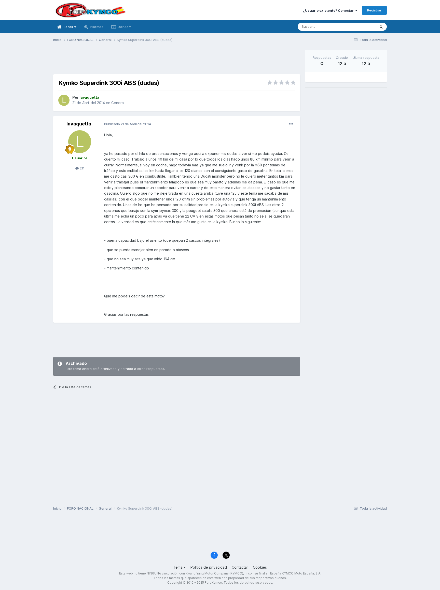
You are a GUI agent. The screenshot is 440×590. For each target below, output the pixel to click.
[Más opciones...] (291, 124)
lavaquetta (78, 123)
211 (81, 168)
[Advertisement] (176, 61)
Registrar (374, 10)
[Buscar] (381, 27)
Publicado (127, 124)
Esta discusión (358, 26)
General (118, 102)
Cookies (260, 567)
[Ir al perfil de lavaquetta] (64, 100)
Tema (178, 567)
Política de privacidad (208, 567)
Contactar (240, 567)
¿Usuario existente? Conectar (329, 10)
